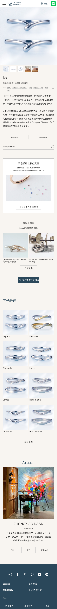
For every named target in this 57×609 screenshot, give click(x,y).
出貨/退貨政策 (35, 590)
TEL (12, 550)
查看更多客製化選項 (28, 206)
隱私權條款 (8, 590)
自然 (30, 88)
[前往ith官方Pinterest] (32, 574)
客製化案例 (14, 137)
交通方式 (44, 550)
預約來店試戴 (42, 137)
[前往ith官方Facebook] (17, 574)
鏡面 (8, 90)
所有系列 (28, 442)
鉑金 (46, 88)
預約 (28, 550)
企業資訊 (7, 583)
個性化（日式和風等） (19, 88)
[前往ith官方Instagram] (10, 574)
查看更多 (28, 268)
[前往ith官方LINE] (47, 574)
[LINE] (53, 3)
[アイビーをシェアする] (53, 89)
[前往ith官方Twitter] (25, 574)
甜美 (8, 88)
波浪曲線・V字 (38, 88)
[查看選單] (4, 3)
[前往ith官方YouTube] (39, 574)
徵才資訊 (32, 583)
